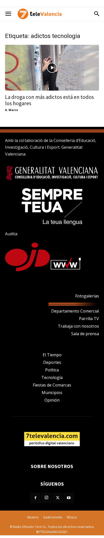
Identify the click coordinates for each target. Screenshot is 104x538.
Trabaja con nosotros (78, 326)
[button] (8, 14)
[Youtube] (69, 498)
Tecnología (52, 377)
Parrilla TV (89, 318)
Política (52, 370)
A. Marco (11, 110)
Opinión (52, 400)
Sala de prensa (85, 333)
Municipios (52, 392)
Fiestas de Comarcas (52, 385)
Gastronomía (52, 517)
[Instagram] (46, 498)
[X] (58, 498)
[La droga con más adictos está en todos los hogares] (52, 68)
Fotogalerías (87, 296)
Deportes (52, 362)
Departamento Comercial (75, 311)
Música (72, 517)
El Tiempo (52, 355)
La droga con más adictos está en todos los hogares (49, 100)
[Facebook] (35, 498)
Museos (32, 517)
